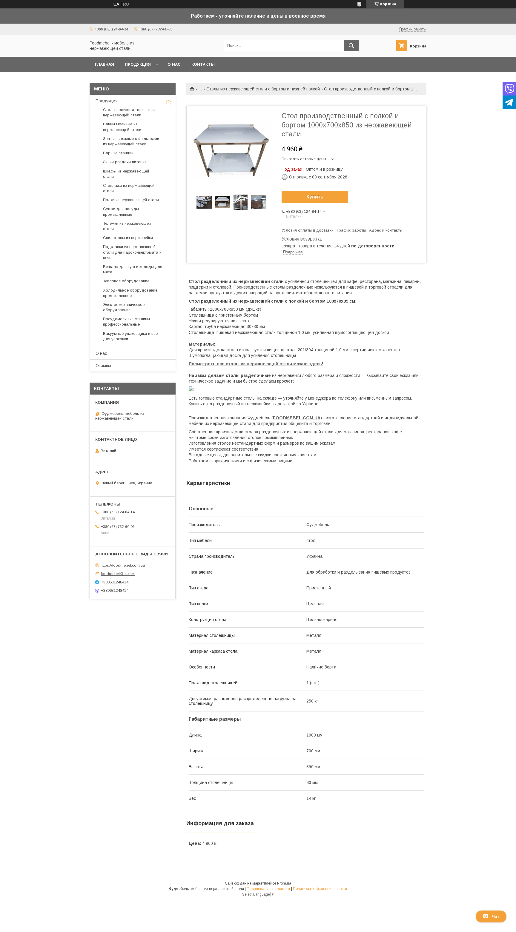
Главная (104, 64)
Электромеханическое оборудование (124, 307)
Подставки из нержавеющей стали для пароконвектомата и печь (132, 252)
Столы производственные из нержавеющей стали (129, 112)
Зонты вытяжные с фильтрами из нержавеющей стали (131, 141)
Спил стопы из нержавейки (128, 237)
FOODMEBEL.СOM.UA (296, 417)
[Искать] (351, 45)
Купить (314, 196)
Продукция (138, 64)
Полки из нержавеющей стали (131, 200)
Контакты (203, 64)
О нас (174, 64)
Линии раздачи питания (125, 162)
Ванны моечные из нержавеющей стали (122, 127)
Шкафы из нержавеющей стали (126, 174)
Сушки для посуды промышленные (121, 211)
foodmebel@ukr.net (118, 573)
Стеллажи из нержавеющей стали (128, 188)
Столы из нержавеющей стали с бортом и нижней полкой (263, 89)
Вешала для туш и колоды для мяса (132, 269)
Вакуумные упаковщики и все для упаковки (130, 336)
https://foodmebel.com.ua (123, 565)
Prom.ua (284, 883)
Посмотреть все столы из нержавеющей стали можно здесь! (256, 363)
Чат (495, 916)
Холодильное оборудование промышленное (130, 293)
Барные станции (118, 153)
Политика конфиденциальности (320, 889)
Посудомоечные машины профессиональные (126, 321)
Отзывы (103, 365)
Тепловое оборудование (126, 281)
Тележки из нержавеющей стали (127, 226)
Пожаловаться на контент (268, 889)
